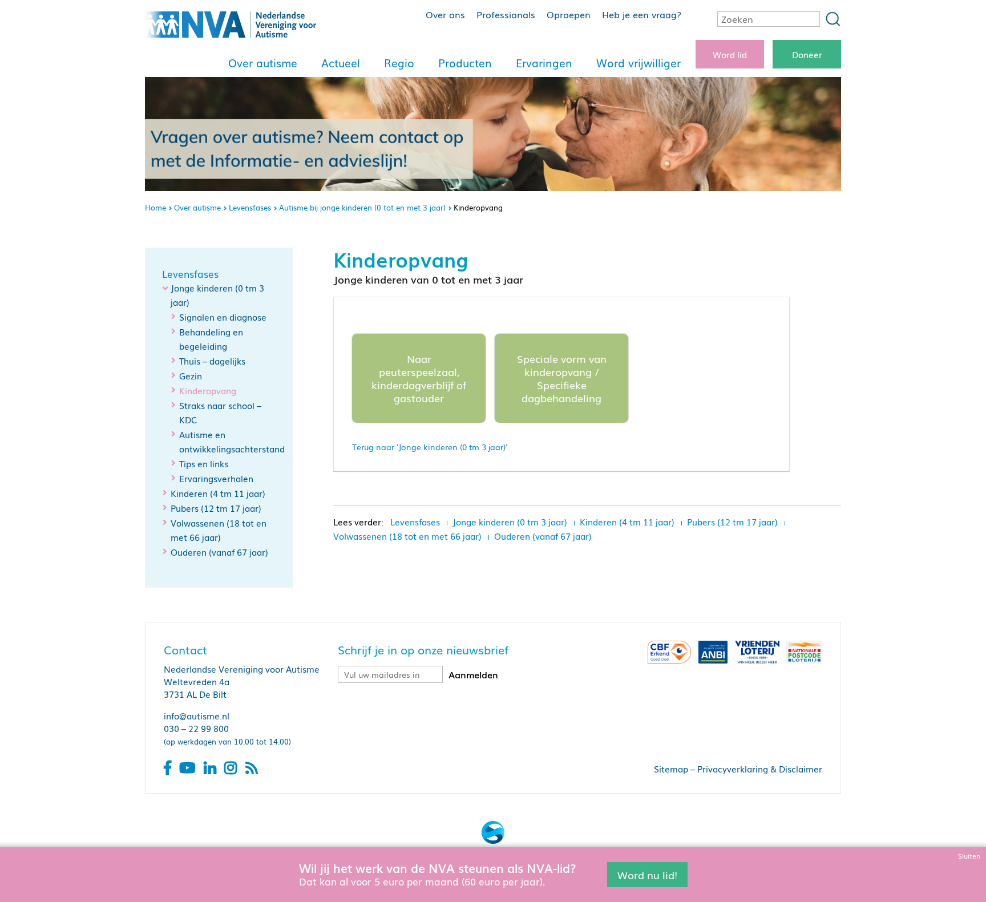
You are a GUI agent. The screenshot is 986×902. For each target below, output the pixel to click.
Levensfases (250, 207)
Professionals (505, 14)
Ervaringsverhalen (216, 478)
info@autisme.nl (196, 715)
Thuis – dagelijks (212, 360)
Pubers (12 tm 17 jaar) (216, 507)
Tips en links (203, 463)
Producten (465, 63)
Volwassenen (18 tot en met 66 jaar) (407, 535)
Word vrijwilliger (638, 63)
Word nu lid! (647, 874)
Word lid (730, 54)
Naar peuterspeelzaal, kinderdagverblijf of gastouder (418, 378)
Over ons (445, 14)
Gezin (190, 375)
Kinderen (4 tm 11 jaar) (218, 493)
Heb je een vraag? (641, 14)
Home (155, 207)
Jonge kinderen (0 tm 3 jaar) (509, 521)
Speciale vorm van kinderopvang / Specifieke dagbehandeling (562, 378)
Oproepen (569, 14)
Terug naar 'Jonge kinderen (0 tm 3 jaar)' (429, 446)
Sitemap (671, 768)
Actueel (340, 63)
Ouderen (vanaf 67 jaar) (219, 551)
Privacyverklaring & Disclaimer (759, 768)
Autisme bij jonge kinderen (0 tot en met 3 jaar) (362, 207)
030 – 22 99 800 (196, 728)
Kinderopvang (207, 390)
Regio (399, 63)
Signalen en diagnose (222, 316)
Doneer (807, 54)
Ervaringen (544, 63)
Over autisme (262, 63)
